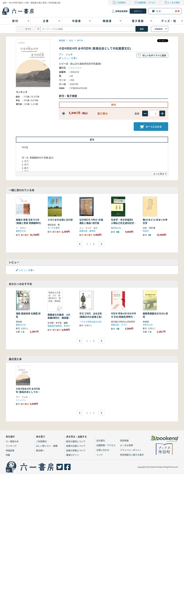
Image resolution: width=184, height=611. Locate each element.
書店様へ (40, 450)
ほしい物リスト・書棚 (46, 445)
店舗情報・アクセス (147, 2)
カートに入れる (154, 126)
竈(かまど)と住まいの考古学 (155, 221)
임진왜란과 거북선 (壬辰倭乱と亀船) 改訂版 (91, 221)
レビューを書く (27, 270)
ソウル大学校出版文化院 (90, 321)
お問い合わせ (102, 449)
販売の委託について (76, 441)
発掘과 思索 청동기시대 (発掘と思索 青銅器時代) (28, 221)
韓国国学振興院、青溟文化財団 (62, 325)
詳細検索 (159, 28)
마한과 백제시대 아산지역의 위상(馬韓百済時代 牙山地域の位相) (123, 317)
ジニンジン (76, 67)
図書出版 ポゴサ (119, 324)
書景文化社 (21, 230)
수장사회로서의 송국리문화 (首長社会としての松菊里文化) (28, 392)
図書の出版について (76, 445)
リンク (99, 454)
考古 (71, 40)
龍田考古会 (116, 227)
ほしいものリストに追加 (154, 55)
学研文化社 (148, 324)
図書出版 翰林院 (87, 230)
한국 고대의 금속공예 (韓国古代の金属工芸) (90, 315)
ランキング (11, 445)
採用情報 (124, 440)
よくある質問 (173, 2)
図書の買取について (76, 450)
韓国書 (62, 40)
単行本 (80, 40)
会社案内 (100, 440)
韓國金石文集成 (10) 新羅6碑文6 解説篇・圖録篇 (60, 318)
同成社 (146, 230)
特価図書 (10, 450)
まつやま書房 (54, 227)
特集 (8, 454)
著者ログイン (72, 454)
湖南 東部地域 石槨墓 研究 (28, 315)
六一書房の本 (12, 441)
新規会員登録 (121, 11)
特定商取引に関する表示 (132, 454)
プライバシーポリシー (131, 449)
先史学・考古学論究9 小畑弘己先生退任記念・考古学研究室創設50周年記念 (123, 224)
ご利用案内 (121, 2)
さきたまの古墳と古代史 (60, 219)
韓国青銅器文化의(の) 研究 (155, 315)
